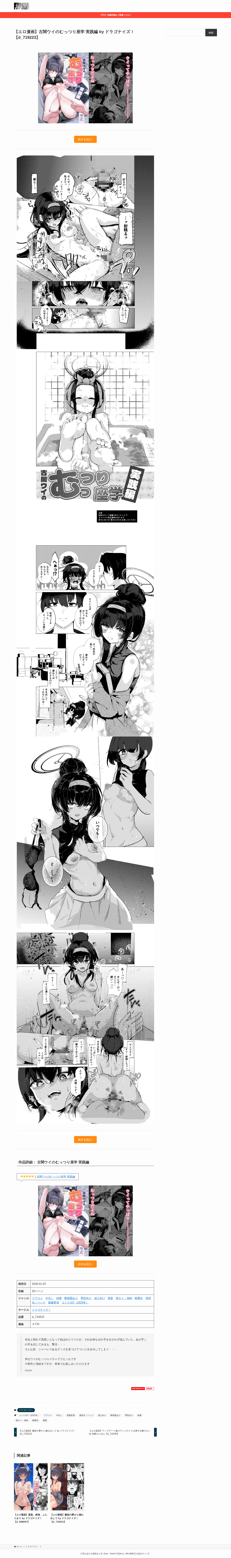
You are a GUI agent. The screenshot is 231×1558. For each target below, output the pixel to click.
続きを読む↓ (85, 139)
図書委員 (53, 1302)
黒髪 (110, 1298)
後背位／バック (86, 1415)
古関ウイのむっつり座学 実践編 (56, 1176)
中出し (49, 1298)
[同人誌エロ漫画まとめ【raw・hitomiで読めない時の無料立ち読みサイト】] (22, 6)
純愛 (59, 1298)
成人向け (99, 1298)
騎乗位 (139, 1298)
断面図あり (71, 1298)
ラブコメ (37, 1298)
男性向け (86, 1298)
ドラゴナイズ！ (41, 1309)
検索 (211, 32)
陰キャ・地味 (124, 1298)
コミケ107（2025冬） (75, 1302)
